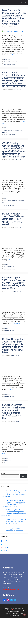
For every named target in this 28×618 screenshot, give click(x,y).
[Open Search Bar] (26, 2)
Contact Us (14, 608)
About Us (7, 608)
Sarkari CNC (7, 460)
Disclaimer (20, 608)
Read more (15, 55)
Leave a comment (9, 64)
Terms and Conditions (18, 613)
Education (7, 59)
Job (5, 128)
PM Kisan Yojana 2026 (10, 267)
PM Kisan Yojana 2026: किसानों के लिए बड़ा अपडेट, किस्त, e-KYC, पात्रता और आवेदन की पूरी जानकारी (13, 219)
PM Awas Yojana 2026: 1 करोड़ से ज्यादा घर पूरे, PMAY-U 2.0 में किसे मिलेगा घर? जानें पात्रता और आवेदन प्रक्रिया (13, 283)
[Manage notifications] (24, 615)
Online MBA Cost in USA (11, 62)
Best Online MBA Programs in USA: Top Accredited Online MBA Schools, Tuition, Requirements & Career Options (14, 17)
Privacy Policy (7, 613)
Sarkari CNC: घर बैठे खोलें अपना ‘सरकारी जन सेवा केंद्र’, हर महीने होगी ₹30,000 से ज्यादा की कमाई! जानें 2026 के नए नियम (13, 411)
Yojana (6, 264)
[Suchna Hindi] (6, 2)
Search (3, 473)
